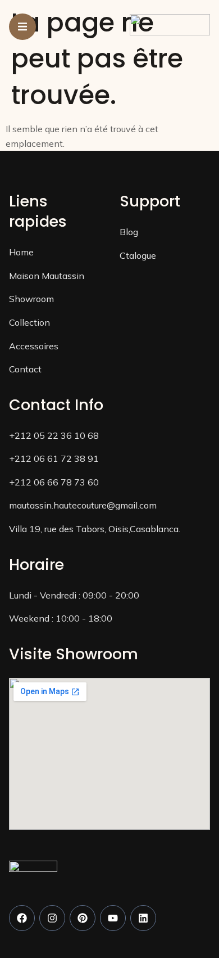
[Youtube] (113, 918)
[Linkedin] (143, 918)
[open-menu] (22, 27)
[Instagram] (52, 918)
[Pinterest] (82, 918)
